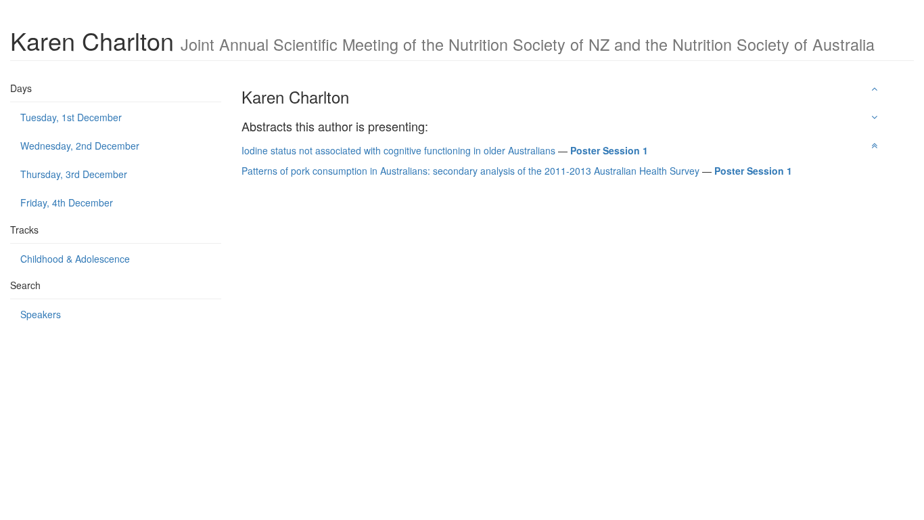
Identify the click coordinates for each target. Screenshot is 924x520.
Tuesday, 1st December (71, 117)
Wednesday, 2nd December (79, 145)
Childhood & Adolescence (75, 258)
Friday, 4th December (66, 202)
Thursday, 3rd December (73, 174)
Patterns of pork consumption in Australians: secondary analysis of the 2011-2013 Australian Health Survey (470, 170)
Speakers (40, 314)
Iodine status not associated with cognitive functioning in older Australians (398, 150)
